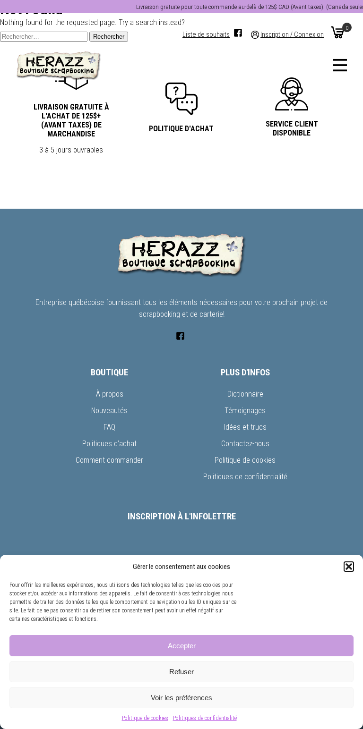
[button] (349, 566)
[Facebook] (238, 33)
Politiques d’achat (109, 443)
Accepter (182, 646)
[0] (337, 32)
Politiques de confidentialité (205, 718)
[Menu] (340, 65)
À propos (109, 394)
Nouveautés (109, 410)
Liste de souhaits (206, 35)
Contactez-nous (245, 443)
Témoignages (245, 410)
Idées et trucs (245, 427)
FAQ (109, 427)
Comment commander (109, 460)
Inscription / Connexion (292, 35)
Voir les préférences (181, 698)
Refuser (181, 672)
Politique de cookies (145, 718)
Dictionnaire (245, 394)
